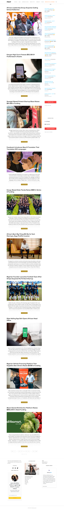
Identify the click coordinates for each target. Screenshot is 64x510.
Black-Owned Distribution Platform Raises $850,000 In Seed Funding (22, 409)
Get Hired (26, 480)
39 (26, 451)
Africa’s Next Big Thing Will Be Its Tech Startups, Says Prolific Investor (21, 235)
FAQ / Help (26, 481)
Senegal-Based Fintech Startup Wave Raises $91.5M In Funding (23, 102)
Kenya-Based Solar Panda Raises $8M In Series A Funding (24, 191)
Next (36, 451)
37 (21, 451)
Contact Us (26, 482)
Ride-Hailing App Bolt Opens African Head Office (22, 319)
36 (19, 451)
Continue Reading (24, 49)
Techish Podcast (44, 463)
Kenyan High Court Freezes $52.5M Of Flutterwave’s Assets (21, 56)
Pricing (26, 483)
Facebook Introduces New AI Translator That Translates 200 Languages (23, 148)
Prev (12, 451)
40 (28, 451)
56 (33, 451)
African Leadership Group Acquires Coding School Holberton (22, 9)
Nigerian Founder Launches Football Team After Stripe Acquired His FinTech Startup (24, 278)
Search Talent (27, 479)
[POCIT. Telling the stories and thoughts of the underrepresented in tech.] (9, 2)
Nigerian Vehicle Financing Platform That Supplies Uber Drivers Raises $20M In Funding (23, 365)
